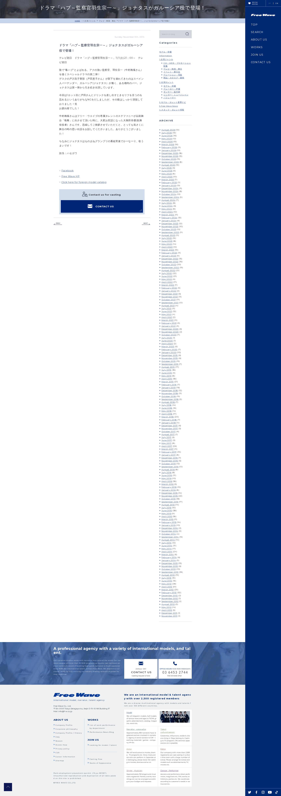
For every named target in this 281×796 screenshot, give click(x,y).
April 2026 (167, 141)
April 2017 (166, 446)
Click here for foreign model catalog (84, 182)
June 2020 (167, 340)
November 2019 (169, 358)
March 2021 (167, 320)
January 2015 (168, 525)
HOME (77, 21)
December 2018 (169, 390)
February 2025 (169, 182)
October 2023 (168, 229)
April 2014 (166, 551)
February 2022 (169, 288)
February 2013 (169, 592)
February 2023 (169, 253)
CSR (57, 753)
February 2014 (169, 557)
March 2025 (167, 179)
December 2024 (169, 188)
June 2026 (167, 135)
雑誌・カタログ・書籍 (173, 77)
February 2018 (169, 420)
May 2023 (166, 244)
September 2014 (170, 537)
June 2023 (167, 241)
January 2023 (168, 255)
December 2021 (169, 294)
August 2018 (168, 402)
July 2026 (166, 132)
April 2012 (166, 610)
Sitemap (59, 761)
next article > (146, 224)
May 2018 (166, 411)
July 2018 (166, 405)
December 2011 (169, 613)
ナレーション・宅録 (172, 75)
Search (187, 33)
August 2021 (168, 305)
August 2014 (168, 540)
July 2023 (166, 238)
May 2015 (166, 513)
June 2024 (167, 206)
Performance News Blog (102, 732)
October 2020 (168, 335)
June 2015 (166, 510)
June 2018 (166, 408)
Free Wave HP (70, 176)
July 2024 (166, 203)
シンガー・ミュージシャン (175, 95)
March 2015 (167, 519)
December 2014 (169, 528)
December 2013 (169, 563)
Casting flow (96, 759)
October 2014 (168, 534)
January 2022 (168, 291)
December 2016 (169, 458)
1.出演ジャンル (89, 21)
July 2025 (166, 168)
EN (276, 3)
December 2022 (169, 258)
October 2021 (168, 299)
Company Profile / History (68, 733)
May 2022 (166, 279)
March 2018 (167, 417)
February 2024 (169, 217)
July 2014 (166, 543)
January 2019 (168, 387)
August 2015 (167, 504)
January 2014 (168, 560)
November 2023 (169, 226)
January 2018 (168, 422)
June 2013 (166, 581)
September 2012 (170, 601)
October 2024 (168, 194)
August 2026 (168, 130)
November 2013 (169, 566)
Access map (61, 745)
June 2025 (166, 171)
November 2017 (169, 428)
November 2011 (169, 616)
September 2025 (170, 162)
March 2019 (167, 381)
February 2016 (169, 487)
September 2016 (170, 466)
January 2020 (168, 352)
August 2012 (168, 604)
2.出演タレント (166, 82)
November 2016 (169, 461)
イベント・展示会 (171, 72)
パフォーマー (169, 97)
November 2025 (169, 156)
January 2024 (168, 220)
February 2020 (169, 349)
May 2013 (166, 584)
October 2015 (168, 499)
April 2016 (166, 481)
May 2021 (166, 314)
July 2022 (166, 273)
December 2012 (169, 595)
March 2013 (167, 589)
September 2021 (170, 302)
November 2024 (170, 191)
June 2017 (166, 440)
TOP (254, 24)
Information (165, 55)
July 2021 (166, 308)
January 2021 (168, 326)
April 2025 (167, 176)
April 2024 (167, 212)
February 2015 (168, 522)
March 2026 (167, 144)
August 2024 (168, 200)
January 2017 (168, 455)
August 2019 (168, 367)
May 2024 (166, 209)
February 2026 (169, 147)
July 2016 (166, 472)
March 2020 (167, 346)
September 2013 (170, 572)
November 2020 (170, 332)
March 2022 (167, 285)
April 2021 (166, 317)
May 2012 (166, 607)
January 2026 (168, 150)
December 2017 (169, 425)
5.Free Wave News (168, 106)
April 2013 (166, 586)
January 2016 (168, 490)
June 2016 (166, 475)
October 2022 (168, 264)
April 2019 (166, 378)
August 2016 (168, 469)
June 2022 (167, 276)
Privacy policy (62, 749)
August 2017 (168, 434)
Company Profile (64, 725)
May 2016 (166, 478)
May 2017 (166, 443)
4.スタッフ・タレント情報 (171, 110)
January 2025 (168, 185)
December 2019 (169, 355)
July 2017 (166, 437)
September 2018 (170, 399)
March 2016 (167, 484)
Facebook (67, 170)
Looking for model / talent (103, 745)
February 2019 (169, 384)
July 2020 (166, 337)
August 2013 (168, 575)
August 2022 (168, 270)
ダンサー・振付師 (171, 92)
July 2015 (166, 507)
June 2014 (166, 545)
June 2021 (166, 311)
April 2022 (167, 282)
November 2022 (169, 261)
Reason (59, 741)
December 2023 (169, 223)
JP (269, 3)
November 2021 (169, 296)
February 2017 (169, 452)
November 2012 (169, 598)
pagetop (8, 787)
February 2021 (169, 323)
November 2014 (169, 531)
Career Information (65, 757)
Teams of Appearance (100, 763)
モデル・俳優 (165, 52)
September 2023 (170, 232)
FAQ (57, 737)
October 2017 (168, 431)
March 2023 (167, 250)
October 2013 (168, 569)
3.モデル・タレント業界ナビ (172, 102)
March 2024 (167, 214)
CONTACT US (104, 206)
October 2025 (168, 159)
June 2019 (166, 373)
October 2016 (168, 463)
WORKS (257, 47)
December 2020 (170, 329)
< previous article (58, 224)
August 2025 (168, 165)
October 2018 (168, 396)
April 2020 (167, 343)
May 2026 (166, 138)
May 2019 (166, 376)
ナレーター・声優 (171, 89)
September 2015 (169, 502)
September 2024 (170, 197)
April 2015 (166, 516)
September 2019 (170, 364)
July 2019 (166, 370)
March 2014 (167, 554)
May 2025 (166, 173)
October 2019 (168, 361)
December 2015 (169, 493)
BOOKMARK (255, 3)
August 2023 (168, 235)
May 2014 (166, 548)
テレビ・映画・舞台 (107, 21)
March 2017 (167, 449)
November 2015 (169, 496)
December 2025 (169, 153)
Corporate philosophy (66, 729)
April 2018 (166, 414)
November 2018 (169, 393)
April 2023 (167, 247)
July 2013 (166, 578)
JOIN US (257, 54)
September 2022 (170, 267)
